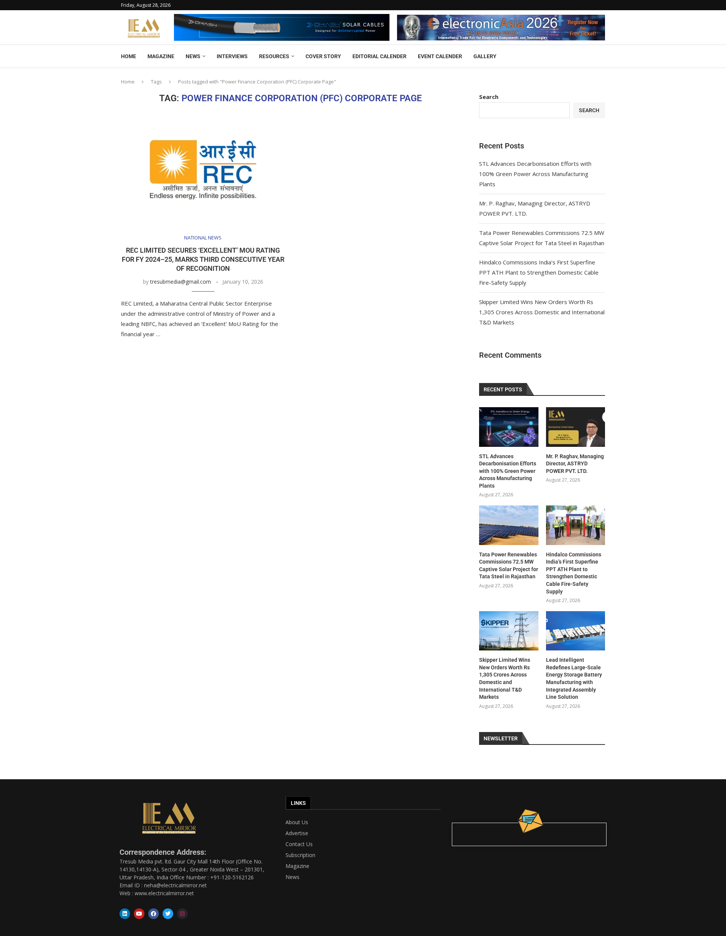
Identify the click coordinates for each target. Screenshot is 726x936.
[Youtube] (139, 913)
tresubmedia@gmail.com (180, 281)
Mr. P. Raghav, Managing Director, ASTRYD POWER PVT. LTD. (575, 463)
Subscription (300, 855)
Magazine (297, 866)
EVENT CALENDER (440, 56)
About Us (296, 822)
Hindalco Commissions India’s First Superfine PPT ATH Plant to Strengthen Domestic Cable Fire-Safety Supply (539, 272)
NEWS (193, 56)
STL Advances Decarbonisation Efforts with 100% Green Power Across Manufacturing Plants (535, 174)
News (292, 877)
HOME (128, 56)
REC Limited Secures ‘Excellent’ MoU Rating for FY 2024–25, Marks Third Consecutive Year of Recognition (203, 259)
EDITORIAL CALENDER (379, 56)
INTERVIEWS (232, 56)
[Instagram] (182, 913)
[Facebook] (153, 913)
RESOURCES (274, 56)
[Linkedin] (124, 913)
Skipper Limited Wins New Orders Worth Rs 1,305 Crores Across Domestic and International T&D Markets (542, 312)
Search (488, 96)
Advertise (296, 833)
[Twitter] (168, 913)
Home (128, 81)
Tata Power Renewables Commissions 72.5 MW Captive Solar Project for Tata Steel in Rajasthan (508, 565)
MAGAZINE (160, 56)
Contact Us (299, 844)
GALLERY (484, 56)
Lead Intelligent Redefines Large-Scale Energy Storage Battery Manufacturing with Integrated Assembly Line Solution (574, 678)
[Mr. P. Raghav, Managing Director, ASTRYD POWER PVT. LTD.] (575, 426)
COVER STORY (323, 56)
